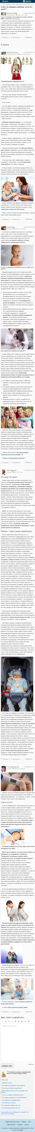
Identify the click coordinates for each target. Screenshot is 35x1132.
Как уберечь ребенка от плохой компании (14, 1097)
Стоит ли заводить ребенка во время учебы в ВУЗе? (16, 1002)
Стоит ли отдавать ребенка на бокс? (13, 1095)
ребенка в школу (7, 1083)
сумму (31, 110)
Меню (6, 1)
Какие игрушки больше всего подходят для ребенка (14, 1091)
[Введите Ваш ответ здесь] (17, 1042)
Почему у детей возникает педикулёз (13, 458)
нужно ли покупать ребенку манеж (17, 1007)
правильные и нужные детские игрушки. (13, 209)
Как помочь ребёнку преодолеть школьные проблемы (14, 453)
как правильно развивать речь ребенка (13, 1085)
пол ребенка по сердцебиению (11, 1100)
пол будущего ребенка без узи (11, 1105)
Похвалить (6, 37)
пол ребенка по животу (9, 1103)
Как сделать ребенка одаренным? (12, 1088)
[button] (2, 1021)
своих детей (19, 537)
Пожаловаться (16, 37)
